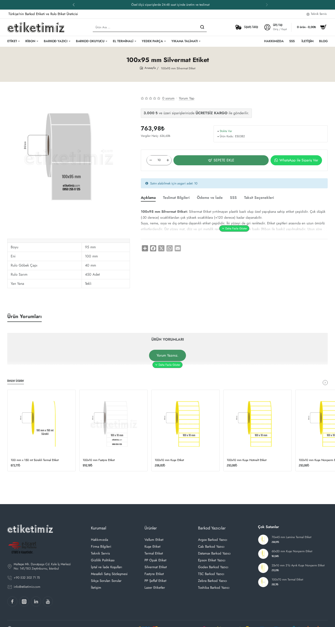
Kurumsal (98, 528)
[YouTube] (48, 601)
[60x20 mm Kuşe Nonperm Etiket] (263, 554)
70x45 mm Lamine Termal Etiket (291, 537)
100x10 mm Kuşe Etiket (169, 460)
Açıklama (148, 197)
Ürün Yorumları (24, 316)
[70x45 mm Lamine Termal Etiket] (263, 539)
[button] (267, 4)
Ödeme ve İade (210, 197)
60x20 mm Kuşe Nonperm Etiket (292, 551)
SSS (233, 197)
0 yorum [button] (168, 98)
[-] (151, 160)
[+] (168, 160)
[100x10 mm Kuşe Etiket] (185, 424)
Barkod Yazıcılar (212, 528)
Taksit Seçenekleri (259, 197)
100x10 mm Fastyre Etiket (99, 460)
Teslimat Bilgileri (176, 197)
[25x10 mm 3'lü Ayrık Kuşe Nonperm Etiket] (263, 568)
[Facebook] (12, 601)
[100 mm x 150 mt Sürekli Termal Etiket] (41, 424)
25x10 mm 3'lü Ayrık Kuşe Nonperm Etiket (298, 565)
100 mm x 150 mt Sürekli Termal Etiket (35, 460)
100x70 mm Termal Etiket (287, 580)
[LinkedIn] (36, 601)
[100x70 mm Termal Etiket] (263, 582)
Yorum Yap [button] (186, 98)
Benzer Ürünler (15, 381)
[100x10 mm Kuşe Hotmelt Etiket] (257, 424)
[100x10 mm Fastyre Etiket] (113, 424)
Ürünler (150, 528)
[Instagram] (24, 601)
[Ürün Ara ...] (202, 27)
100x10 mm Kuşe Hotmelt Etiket (246, 460)
